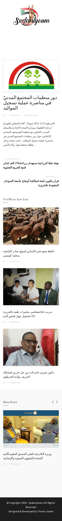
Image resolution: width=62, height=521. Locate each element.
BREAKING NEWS (31, 115)
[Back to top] (59, 518)
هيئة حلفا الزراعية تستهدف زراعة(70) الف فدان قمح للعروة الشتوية (31, 165)
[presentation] (53, 402)
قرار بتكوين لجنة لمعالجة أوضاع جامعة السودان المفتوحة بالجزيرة (31, 183)
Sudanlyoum (36, 502)
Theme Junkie (45, 511)
